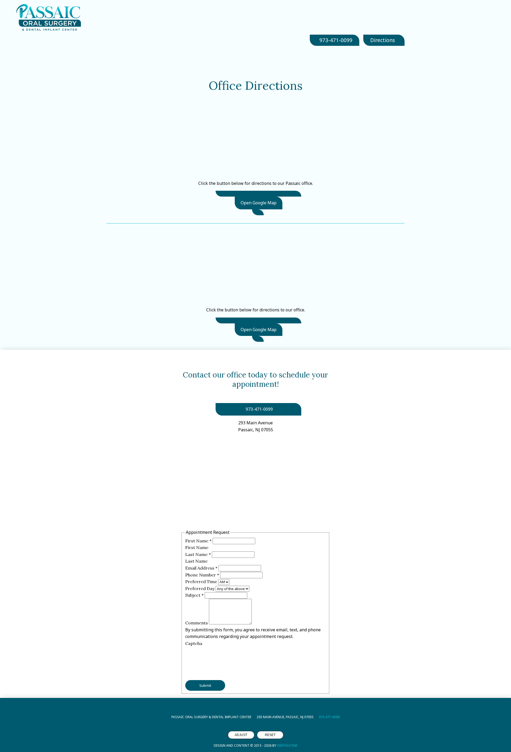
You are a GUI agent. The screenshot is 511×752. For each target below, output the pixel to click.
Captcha (193, 643)
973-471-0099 (329, 717)
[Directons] (258, 194)
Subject (194, 595)
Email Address (201, 568)
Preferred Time (201, 581)
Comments (197, 622)
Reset (270, 735)
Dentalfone (287, 745)
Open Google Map (259, 203)
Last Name (198, 554)
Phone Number (202, 575)
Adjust (241, 735)
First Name (198, 540)
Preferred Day (200, 588)
